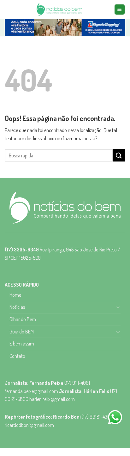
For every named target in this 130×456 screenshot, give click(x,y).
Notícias (17, 307)
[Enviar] (119, 155)
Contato (17, 356)
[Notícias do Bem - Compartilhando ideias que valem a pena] (59, 9)
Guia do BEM (21, 331)
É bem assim (21, 343)
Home (15, 295)
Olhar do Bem (22, 319)
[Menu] (120, 9)
